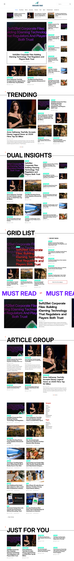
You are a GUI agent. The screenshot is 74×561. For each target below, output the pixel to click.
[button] (7, 15)
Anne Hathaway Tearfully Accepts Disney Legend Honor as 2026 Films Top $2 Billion (40, 15)
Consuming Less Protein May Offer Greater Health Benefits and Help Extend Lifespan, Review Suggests (53, 82)
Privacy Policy (49, 428)
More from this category (57, 282)
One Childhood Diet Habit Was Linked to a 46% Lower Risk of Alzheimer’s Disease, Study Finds (15, 488)
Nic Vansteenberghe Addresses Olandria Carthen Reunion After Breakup (53, 59)
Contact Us (56, 9)
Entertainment (50, 9)
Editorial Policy (49, 426)
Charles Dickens (17, 422)
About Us (48, 422)
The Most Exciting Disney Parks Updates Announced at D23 (61, 14)
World (26, 9)
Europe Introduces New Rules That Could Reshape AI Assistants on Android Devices (35, 510)
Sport (44, 9)
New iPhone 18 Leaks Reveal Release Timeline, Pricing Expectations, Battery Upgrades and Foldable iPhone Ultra (34, 488)
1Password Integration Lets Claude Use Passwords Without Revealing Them (15, 509)
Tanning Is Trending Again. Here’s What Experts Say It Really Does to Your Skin (54, 71)
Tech (40, 9)
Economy (31, 9)
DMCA (47, 425)
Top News (21, 9)
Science (36, 9)
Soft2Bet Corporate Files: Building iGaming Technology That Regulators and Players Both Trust (19, 16)
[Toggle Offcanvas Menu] (4, 4)
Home (16, 9)
